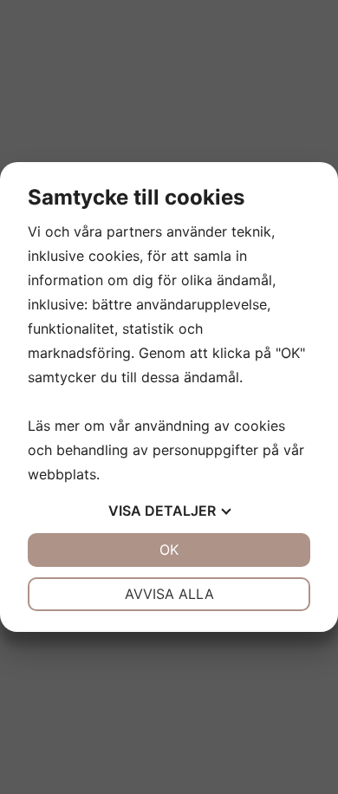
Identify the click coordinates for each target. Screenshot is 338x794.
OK (169, 549)
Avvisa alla (169, 593)
